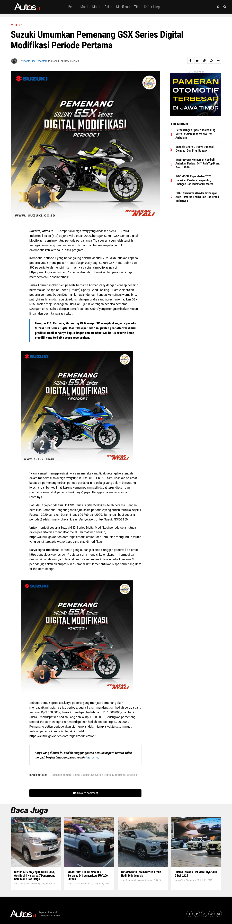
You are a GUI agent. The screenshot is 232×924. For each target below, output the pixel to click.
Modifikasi (123, 7)
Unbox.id (52, 912)
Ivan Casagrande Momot (25, 883)
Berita (72, 7)
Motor (96, 7)
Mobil (84, 7)
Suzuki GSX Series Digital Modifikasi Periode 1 (109, 775)
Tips (137, 7)
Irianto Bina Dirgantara (35, 61)
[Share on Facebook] (190, 61)
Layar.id (42, 912)
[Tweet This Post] (197, 61)
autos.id (92, 757)
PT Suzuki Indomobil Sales (64, 775)
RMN (58, 915)
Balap (108, 7)
